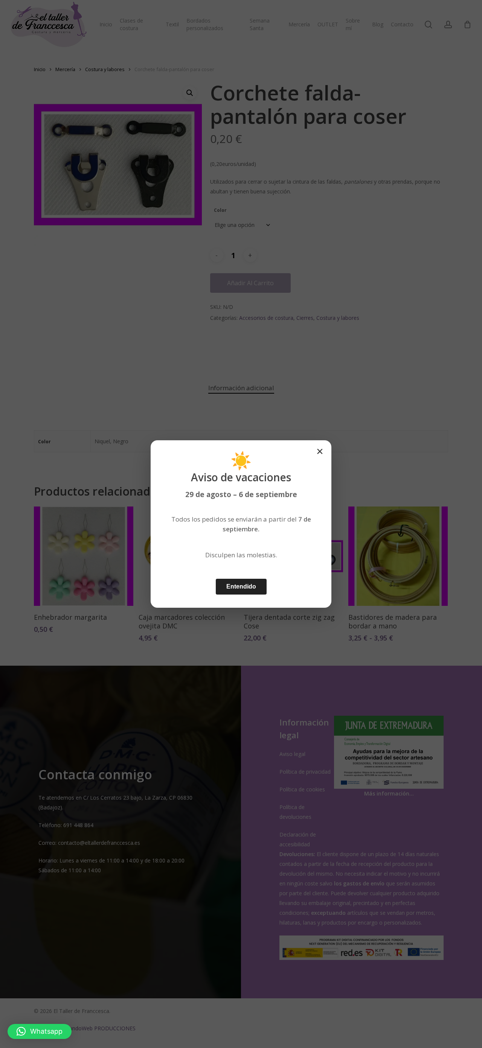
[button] (40, 1031)
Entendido (241, 586)
